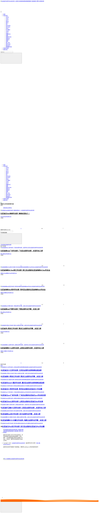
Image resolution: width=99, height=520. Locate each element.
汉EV (7, 32)
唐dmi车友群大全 (7, 253)
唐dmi (7, 21)
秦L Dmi (8, 42)
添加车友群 (6, 48)
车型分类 (5, 15)
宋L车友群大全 (5, 331)
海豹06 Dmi (8, 36)
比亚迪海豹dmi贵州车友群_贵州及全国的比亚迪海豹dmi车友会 (23, 289)
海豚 (7, 35)
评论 (11, 207)
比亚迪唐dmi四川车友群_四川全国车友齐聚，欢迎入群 (20, 414)
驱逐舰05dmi (9, 46)
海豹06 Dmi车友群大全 (11, 273)
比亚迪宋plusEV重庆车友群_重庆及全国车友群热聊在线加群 (22, 383)
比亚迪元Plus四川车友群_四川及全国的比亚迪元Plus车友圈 (23, 426)
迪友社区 (5, 49)
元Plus (7, 17)
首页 (4, 14)
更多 (2, 365)
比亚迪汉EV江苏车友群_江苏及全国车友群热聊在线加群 (21, 370)
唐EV (7, 22)
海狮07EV (8, 34)
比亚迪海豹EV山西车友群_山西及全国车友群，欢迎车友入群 (22, 348)
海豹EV (8, 39)
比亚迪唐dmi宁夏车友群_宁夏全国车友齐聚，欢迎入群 (20, 309)
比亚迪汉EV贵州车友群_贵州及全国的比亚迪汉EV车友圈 (21, 389)
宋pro (7, 28)
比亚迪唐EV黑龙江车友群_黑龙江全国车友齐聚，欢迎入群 (22, 376)
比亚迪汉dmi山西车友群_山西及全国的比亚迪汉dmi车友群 (22, 401)
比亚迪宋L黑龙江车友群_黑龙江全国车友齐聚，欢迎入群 (21, 328)
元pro (7, 18)
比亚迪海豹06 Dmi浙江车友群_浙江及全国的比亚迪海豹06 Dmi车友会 (25, 270)
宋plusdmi (8, 25)
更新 (4, 207)
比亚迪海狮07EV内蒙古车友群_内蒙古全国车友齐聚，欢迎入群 (23, 420)
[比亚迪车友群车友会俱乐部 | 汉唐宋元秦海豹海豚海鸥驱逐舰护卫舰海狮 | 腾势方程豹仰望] (13, 432)
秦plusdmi (8, 43)
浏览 (6, 207)
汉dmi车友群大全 (7, 216)
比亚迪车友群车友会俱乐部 (18, 443)
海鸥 (7, 41)
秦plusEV (8, 45)
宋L (7, 24)
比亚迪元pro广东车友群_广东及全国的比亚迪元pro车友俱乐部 (23, 395)
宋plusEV (8, 26)
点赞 (9, 207)
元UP (7, 19)
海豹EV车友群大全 (8, 351)
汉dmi (7, 31)
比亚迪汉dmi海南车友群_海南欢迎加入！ (15, 213)
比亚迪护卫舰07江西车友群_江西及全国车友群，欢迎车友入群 (23, 408)
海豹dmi (8, 38)
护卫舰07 (8, 29)
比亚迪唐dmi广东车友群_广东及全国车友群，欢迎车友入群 (22, 251)
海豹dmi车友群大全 (8, 292)
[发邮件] (21, 496)
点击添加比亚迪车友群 (6, 244)
